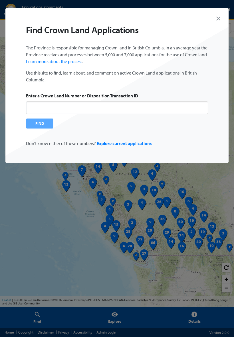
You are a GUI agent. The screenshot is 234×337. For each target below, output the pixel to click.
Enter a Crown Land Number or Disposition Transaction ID (82, 96)
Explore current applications (124, 143)
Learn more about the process (54, 61)
